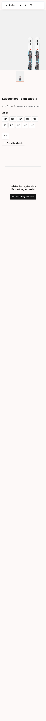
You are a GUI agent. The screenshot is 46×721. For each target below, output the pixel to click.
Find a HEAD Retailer (15, 143)
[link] (19, 5)
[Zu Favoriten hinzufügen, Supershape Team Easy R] (5, 136)
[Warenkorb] (30, 5)
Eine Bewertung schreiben (23, 197)
